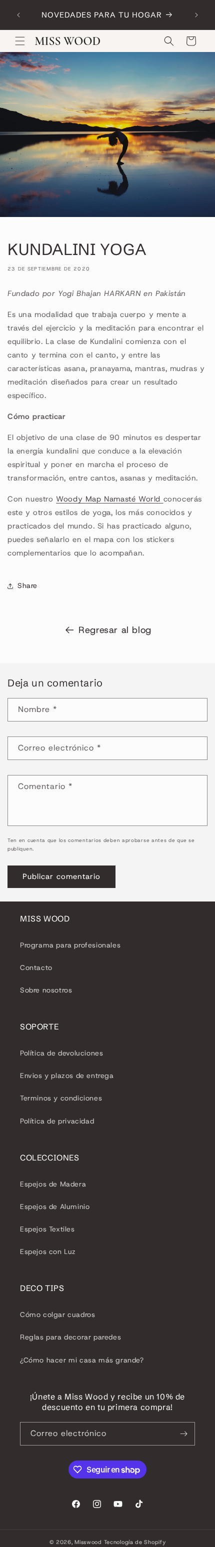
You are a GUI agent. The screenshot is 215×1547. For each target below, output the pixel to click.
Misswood (88, 1542)
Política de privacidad (57, 1121)
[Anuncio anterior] (19, 15)
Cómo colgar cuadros (57, 1314)
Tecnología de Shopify (135, 1542)
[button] (20, 41)
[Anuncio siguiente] (197, 15)
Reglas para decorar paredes (70, 1337)
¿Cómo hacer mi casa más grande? (82, 1360)
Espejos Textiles (47, 1229)
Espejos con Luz (48, 1251)
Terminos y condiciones (61, 1098)
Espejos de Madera (53, 1184)
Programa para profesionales (70, 945)
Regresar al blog (115, 630)
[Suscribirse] (183, 1434)
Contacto (36, 967)
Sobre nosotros (46, 990)
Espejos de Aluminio (55, 1206)
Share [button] (28, 585)
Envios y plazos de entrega (67, 1075)
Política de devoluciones (61, 1053)
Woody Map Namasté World (109, 499)
